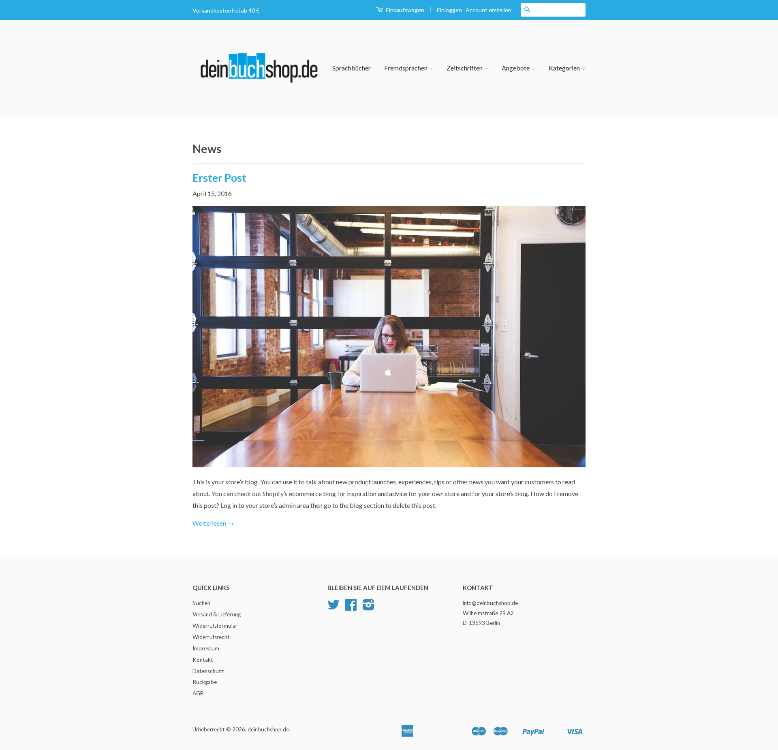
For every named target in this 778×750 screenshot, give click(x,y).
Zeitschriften (465, 68)
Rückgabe (204, 682)
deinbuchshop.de (268, 729)
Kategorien (565, 68)
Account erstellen (488, 9)
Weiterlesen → (213, 523)
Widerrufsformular (214, 625)
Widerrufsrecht (211, 637)
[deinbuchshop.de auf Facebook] (351, 607)
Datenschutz (208, 671)
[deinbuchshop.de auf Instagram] (368, 607)
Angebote (516, 68)
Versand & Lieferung (216, 614)
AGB (198, 693)
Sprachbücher (351, 68)
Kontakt (202, 659)
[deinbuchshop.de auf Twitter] (333, 607)
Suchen (201, 603)
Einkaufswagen (404, 9)
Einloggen (449, 9)
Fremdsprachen (406, 68)
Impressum (205, 648)
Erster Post (219, 177)
